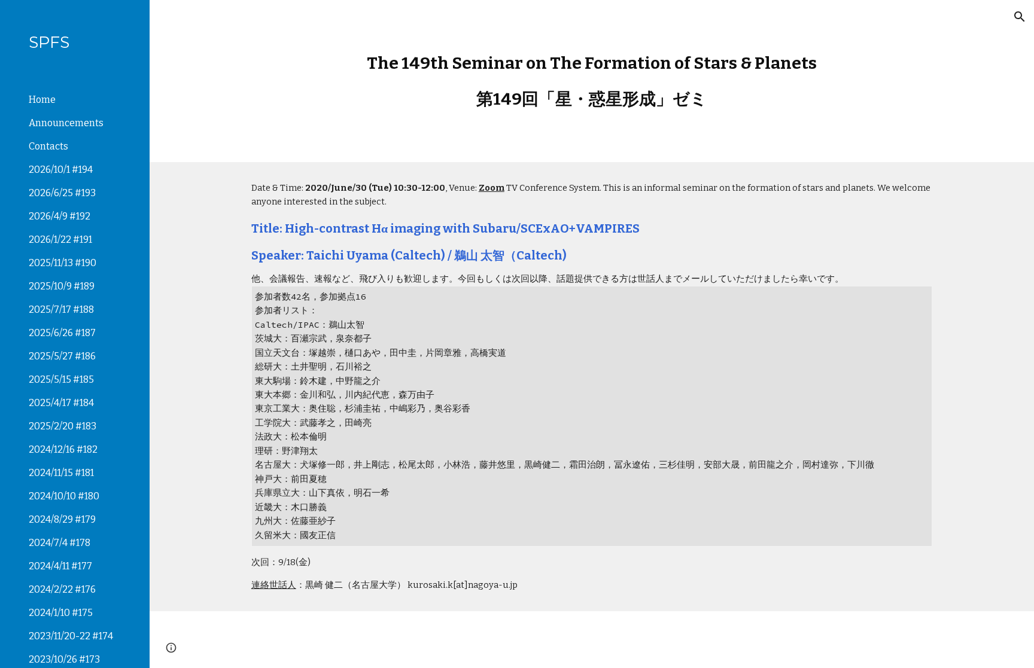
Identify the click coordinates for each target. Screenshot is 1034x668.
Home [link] (42, 99)
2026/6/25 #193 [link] (62, 193)
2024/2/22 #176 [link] (62, 589)
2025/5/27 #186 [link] (62, 356)
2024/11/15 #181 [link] (61, 472)
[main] (592, 81)
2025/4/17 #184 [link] (61, 402)
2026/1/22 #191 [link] (60, 239)
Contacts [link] (48, 146)
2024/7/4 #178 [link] (59, 542)
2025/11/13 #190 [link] (62, 263)
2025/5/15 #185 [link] (61, 379)
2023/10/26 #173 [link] (64, 659)
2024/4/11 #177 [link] (60, 566)
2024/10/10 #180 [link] (64, 496)
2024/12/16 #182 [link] (63, 449)
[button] (1019, 16)
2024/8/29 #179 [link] (62, 519)
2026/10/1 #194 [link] (61, 169)
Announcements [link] (66, 123)
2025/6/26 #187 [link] (62, 332)
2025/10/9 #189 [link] (62, 286)
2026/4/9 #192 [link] (59, 216)
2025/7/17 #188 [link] (61, 309)
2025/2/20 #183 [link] (62, 426)
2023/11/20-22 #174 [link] (71, 636)
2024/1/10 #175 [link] (61, 612)
